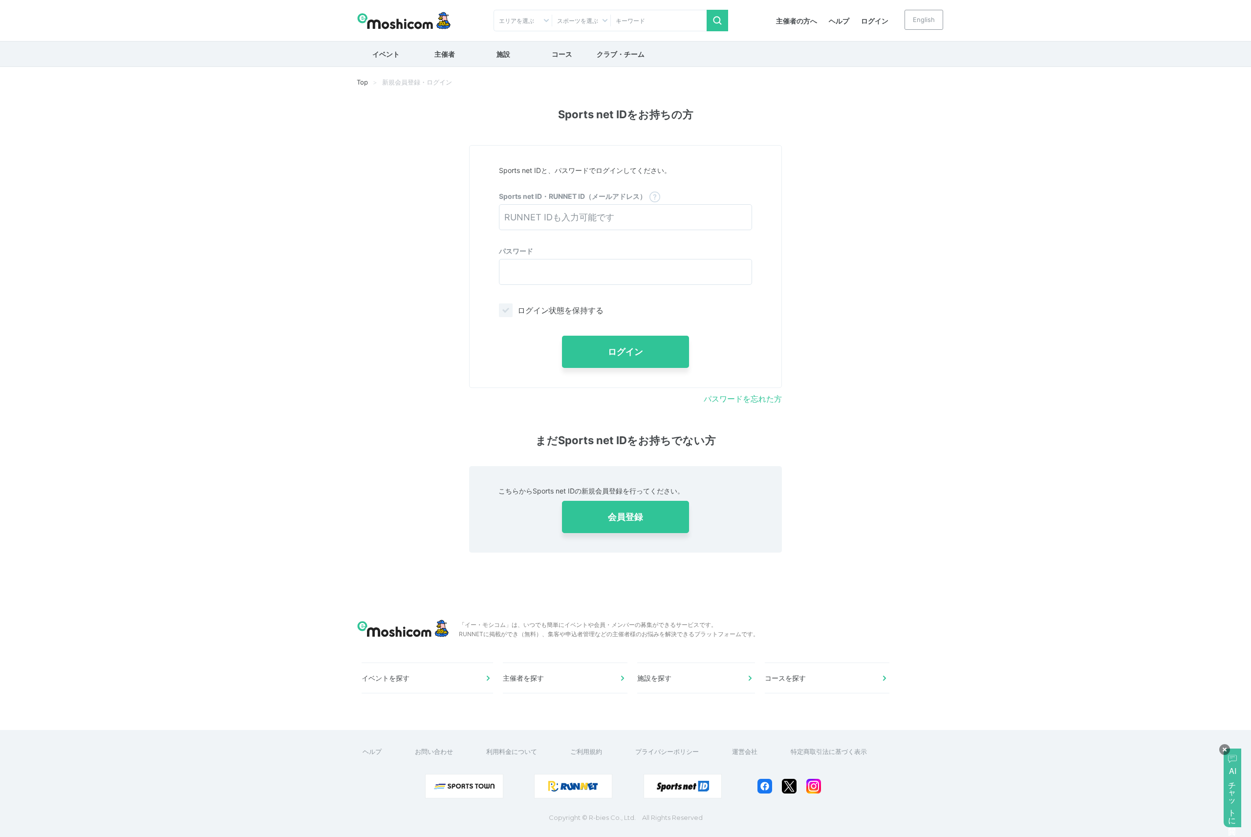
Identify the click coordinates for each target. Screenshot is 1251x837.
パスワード (516, 251)
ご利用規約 (586, 751)
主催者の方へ (796, 21)
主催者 (444, 54)
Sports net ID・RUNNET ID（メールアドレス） (573, 196)
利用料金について (511, 751)
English (924, 19)
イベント (386, 54)
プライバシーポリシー (667, 751)
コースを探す (785, 678)
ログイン (874, 21)
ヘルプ (839, 21)
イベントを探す (386, 678)
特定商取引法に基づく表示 (829, 751)
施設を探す (654, 678)
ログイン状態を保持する (561, 310)
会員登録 (625, 517)
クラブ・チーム (621, 54)
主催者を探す (523, 678)
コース (562, 54)
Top (362, 82)
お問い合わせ (434, 751)
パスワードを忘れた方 (743, 399)
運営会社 (744, 751)
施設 (503, 54)
